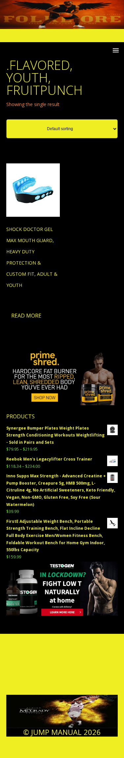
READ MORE (26, 315)
